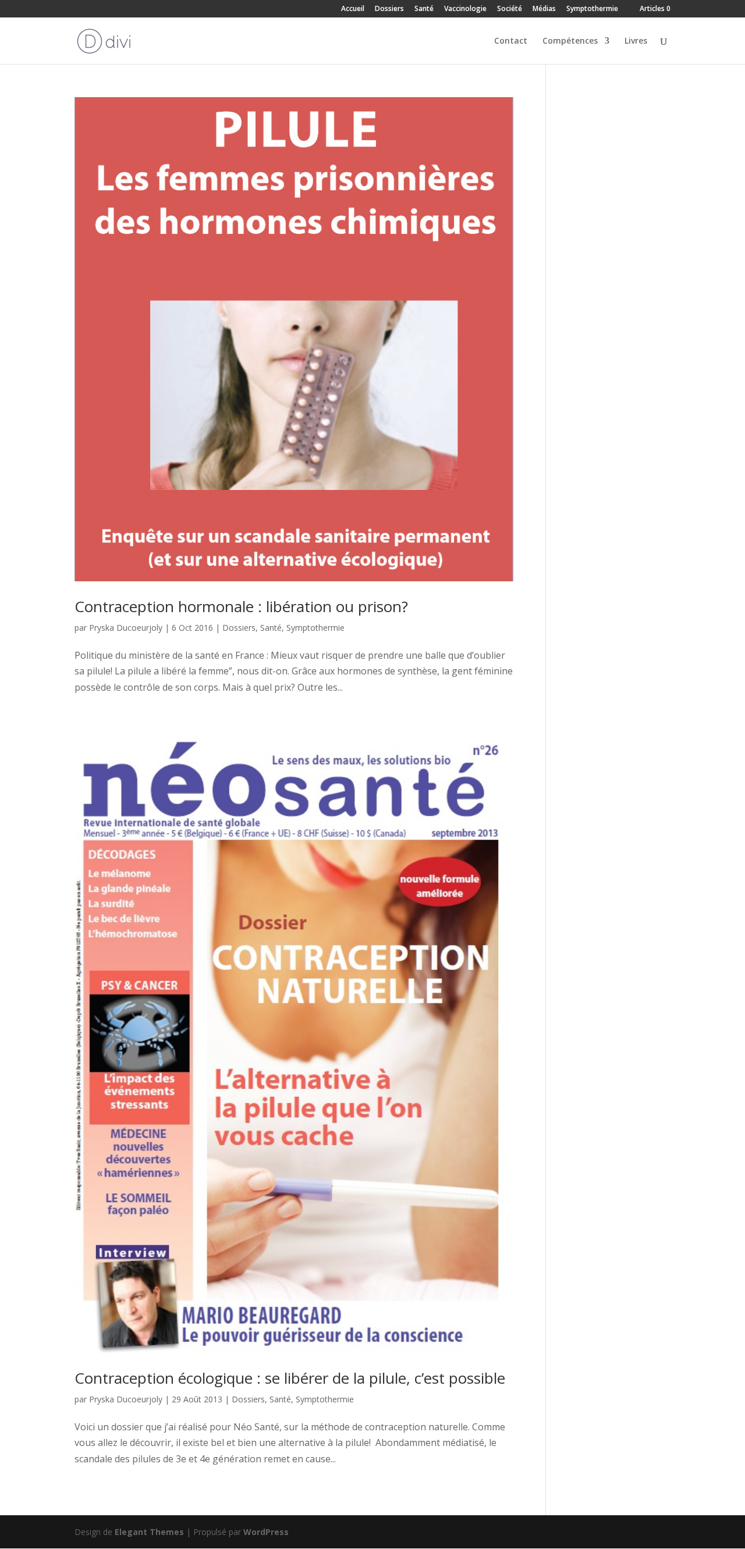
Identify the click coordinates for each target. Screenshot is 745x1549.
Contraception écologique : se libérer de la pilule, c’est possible (289, 1377)
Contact (510, 41)
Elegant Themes (149, 1531)
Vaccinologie (465, 9)
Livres (636, 41)
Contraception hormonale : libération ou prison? (241, 606)
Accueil (352, 9)
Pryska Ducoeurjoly (125, 627)
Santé (424, 9)
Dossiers (389, 9)
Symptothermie (592, 9)
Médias (544, 9)
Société (509, 9)
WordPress (266, 1531)
